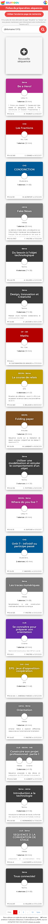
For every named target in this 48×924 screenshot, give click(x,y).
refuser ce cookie (34, 922)
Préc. (10, 912)
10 (32, 912)
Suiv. (38, 912)
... (27, 912)
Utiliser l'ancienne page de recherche (24, 14)
